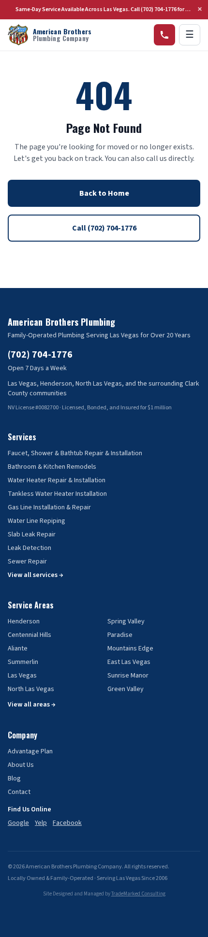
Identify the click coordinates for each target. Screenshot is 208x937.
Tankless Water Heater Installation (57, 494)
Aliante (18, 648)
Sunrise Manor (128, 675)
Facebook (67, 823)
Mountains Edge (130, 648)
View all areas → (32, 704)
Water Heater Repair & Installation (56, 480)
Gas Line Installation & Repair (49, 507)
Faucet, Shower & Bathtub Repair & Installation (75, 453)
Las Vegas (22, 675)
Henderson (24, 621)
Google (18, 823)
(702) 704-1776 (40, 354)
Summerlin (23, 662)
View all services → (35, 575)
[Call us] (164, 34)
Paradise (120, 635)
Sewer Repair (27, 561)
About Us (21, 765)
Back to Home (104, 193)
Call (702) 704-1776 (104, 228)
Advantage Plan (30, 751)
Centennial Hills (29, 635)
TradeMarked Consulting (138, 893)
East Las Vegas (128, 662)
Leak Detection (29, 548)
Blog (14, 778)
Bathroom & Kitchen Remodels (52, 467)
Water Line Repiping (36, 521)
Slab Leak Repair (32, 534)
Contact (19, 792)
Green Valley (125, 689)
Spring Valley (126, 621)
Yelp (41, 823)
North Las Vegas (31, 689)
